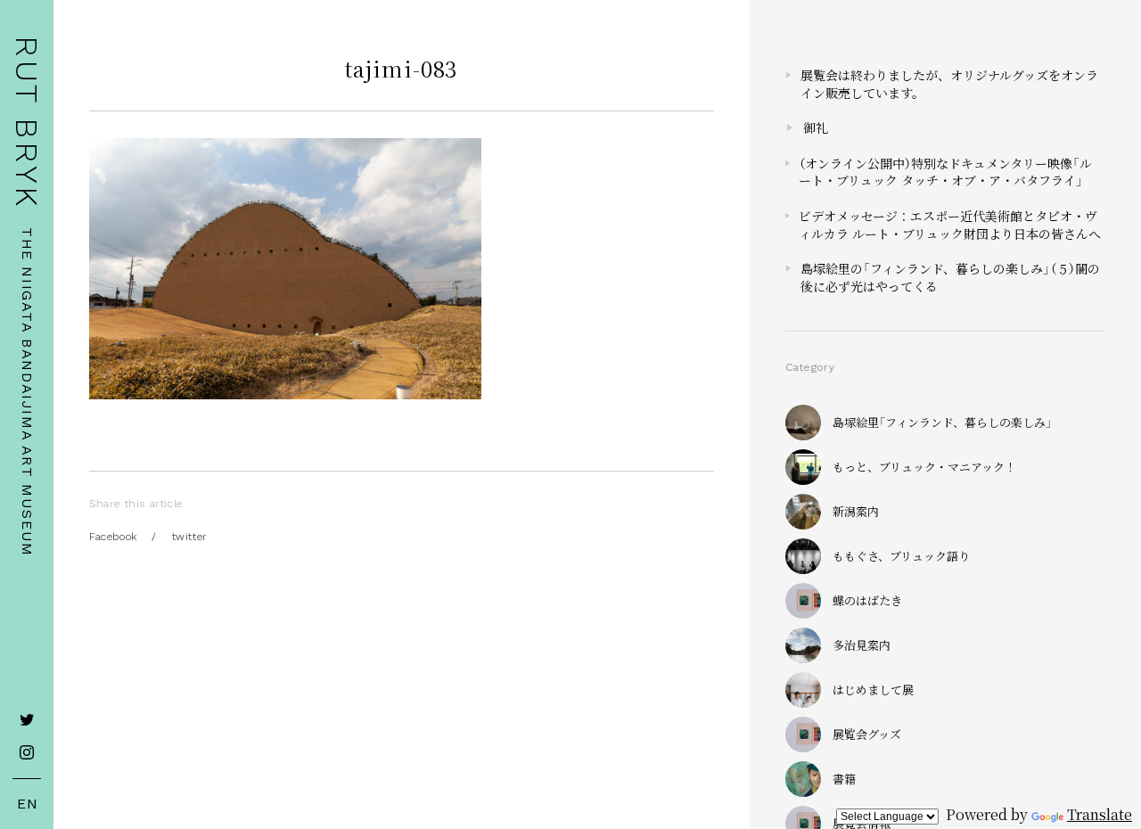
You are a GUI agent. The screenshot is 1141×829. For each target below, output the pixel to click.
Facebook (113, 536)
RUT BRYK (26, 122)
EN (27, 804)
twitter (190, 536)
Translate (1099, 814)
